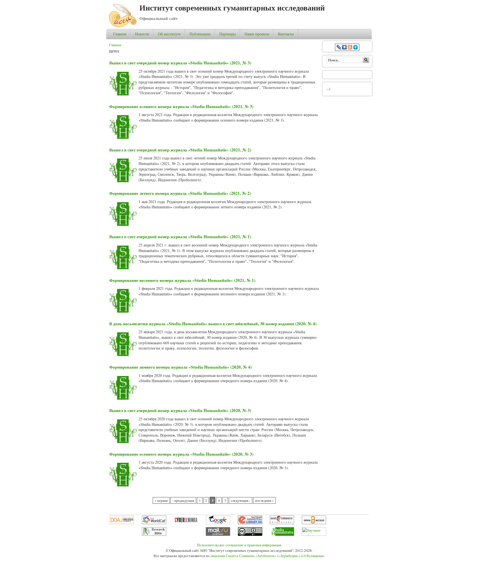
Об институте (169, 34)
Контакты (286, 33)
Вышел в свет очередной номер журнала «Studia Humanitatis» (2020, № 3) (180, 410)
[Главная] (123, 25)
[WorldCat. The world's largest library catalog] (154, 522)
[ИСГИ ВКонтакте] (344, 48)
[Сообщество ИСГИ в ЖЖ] (339, 48)
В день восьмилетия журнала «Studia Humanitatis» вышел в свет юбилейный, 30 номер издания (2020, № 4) (212, 324)
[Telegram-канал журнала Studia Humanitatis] (355, 48)
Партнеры (227, 33)
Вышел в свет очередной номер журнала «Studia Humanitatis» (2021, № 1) (180, 236)
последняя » (264, 500)
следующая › (240, 500)
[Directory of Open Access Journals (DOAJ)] (122, 522)
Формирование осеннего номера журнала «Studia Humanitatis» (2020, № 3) (181, 454)
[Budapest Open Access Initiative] (314, 522)
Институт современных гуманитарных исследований (232, 7)
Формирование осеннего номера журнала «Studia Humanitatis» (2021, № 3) (181, 106)
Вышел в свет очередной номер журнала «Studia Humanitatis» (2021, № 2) (180, 150)
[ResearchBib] (154, 534)
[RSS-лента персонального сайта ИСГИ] (350, 48)
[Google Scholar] (218, 522)
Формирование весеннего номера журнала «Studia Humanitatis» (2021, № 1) (182, 280)
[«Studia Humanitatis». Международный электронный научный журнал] (282, 534)
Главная (119, 33)
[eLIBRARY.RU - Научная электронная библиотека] (250, 522)
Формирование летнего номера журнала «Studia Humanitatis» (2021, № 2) (180, 193)
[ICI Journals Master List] (282, 522)
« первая (161, 500)
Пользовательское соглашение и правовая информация (239, 544)
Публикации (200, 33)
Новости (142, 33)
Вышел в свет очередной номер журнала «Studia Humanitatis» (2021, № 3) (180, 63)
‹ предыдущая (183, 500)
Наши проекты (257, 34)
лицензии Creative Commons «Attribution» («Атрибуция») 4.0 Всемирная (267, 555)
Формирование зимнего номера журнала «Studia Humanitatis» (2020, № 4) (180, 367)
